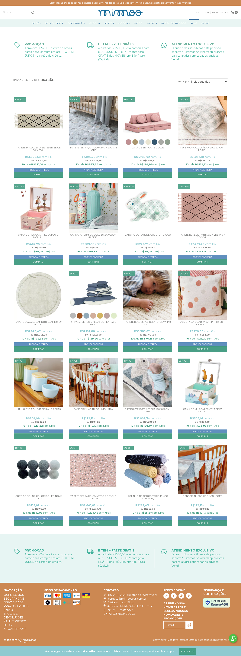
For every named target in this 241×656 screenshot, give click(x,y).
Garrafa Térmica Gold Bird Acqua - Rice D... (93, 236)
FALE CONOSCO (15, 621)
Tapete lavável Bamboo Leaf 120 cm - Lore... (38, 323)
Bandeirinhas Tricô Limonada (93, 409)
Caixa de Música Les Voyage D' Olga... (202, 410)
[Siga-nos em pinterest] (189, 596)
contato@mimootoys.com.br (127, 598)
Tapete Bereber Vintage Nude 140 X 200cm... (202, 236)
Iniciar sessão (219, 13)
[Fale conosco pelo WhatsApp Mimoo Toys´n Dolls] (233, 638)
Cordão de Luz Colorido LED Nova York (38, 497)
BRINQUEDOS (54, 23)
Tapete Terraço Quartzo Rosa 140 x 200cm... (93, 497)
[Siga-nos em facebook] (174, 596)
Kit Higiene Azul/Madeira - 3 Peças (39, 409)
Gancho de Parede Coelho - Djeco (148, 235)
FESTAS (109, 23)
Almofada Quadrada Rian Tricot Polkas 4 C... (202, 323)
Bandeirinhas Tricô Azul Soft (202, 496)
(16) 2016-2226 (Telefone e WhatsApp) (132, 595)
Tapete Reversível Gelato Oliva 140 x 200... (148, 323)
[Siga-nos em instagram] (166, 596)
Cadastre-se (203, 13)
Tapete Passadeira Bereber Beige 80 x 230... (39, 148)
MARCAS (124, 23)
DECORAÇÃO (76, 23)
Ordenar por (182, 81)
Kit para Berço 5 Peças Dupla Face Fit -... (93, 323)
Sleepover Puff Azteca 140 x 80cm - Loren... (148, 410)
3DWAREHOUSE (15, 629)
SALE (194, 23)
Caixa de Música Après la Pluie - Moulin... (38, 236)
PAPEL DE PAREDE (173, 23)
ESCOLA (94, 23)
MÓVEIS (152, 23)
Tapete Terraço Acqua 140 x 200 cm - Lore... (93, 148)
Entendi (187, 651)
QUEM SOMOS (14, 595)
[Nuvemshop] (20, 642)
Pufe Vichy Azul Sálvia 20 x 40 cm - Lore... (202, 148)
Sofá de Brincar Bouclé (148, 147)
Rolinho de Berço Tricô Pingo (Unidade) (147, 497)
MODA (138, 23)
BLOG (205, 23)
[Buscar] (33, 12)
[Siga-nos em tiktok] (181, 596)
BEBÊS (36, 23)
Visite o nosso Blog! (121, 602)
